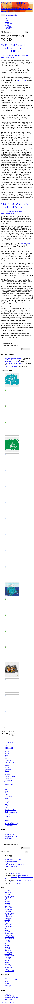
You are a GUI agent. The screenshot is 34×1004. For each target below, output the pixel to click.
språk (6, 807)
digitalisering (9, 760)
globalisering (8, 769)
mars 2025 (8, 892)
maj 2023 (7, 903)
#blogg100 (12, 55)
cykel (6, 758)
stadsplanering (11, 809)
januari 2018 (8, 916)
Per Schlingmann (10, 796)
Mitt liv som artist (16, 883)
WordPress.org (9, 838)
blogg (11, 211)
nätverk (6, 793)
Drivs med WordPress (7, 1002)
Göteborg (7, 772)
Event (6, 20)
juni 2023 (7, 901)
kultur (6, 786)
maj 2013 (7, 962)
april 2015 (8, 949)
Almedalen (7, 744)
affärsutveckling (9, 742)
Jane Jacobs (9, 779)
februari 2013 (9, 967)
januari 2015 (8, 954)
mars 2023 (8, 906)
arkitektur (18, 55)
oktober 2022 (8, 908)
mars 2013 (8, 966)
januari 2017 (8, 923)
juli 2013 (7, 959)
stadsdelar (19, 211)
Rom (6, 804)
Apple (6, 745)
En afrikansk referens (11, 360)
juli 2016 (7, 928)
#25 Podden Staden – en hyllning (13, 48)
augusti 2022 (8, 911)
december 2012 (9, 971)
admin (12, 57)
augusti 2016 (8, 926)
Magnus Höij (8, 23)
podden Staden (21, 80)
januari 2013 (8, 969)
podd (23, 55)
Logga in (7, 833)
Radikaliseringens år (17, 873)
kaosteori (6, 782)
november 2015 (9, 938)
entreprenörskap (9, 762)
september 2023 (9, 896)
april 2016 (8, 932)
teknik (6, 819)
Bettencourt (8, 750)
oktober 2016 (8, 925)
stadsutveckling (5, 57)
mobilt (6, 787)
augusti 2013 (8, 957)
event (6, 764)
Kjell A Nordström (9, 784)
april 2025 (8, 891)
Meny (3, 15)
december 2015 (9, 937)
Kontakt (7, 22)
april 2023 (8, 904)
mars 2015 (8, 950)
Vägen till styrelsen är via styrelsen (15, 363)
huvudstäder (7, 774)
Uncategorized (9, 987)
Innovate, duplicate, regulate (13, 358)
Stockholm (8, 814)
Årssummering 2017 (11, 980)
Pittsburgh (7, 798)
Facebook (7, 765)
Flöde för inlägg (9, 834)
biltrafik (7, 753)
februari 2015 (9, 952)
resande (7, 802)
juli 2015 (7, 943)
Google (7, 771)
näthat (6, 791)
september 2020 (9, 913)
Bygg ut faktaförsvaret (11, 366)
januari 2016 (8, 935)
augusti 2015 (8, 942)
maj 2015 (7, 947)
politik (7, 800)
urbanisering (12, 823)
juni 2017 (7, 921)
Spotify (6, 805)
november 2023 (9, 894)
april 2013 (8, 964)
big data (7, 751)
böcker (6, 757)
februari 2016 (9, 933)
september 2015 (9, 940)
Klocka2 (7, 28)
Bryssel (6, 755)
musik (6, 789)
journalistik (9, 781)
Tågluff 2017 (8, 27)
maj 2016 (7, 930)
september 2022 (9, 909)
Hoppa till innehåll (11, 15)
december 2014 (9, 955)
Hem (6, 18)
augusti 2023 (8, 898)
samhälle (7, 983)
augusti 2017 (8, 918)
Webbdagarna (9, 825)
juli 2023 (7, 899)
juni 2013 (7, 960)
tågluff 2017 (8, 985)
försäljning (7, 767)
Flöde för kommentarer (11, 836)
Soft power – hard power (12, 361)
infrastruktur (10, 776)
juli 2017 (7, 920)
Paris (6, 795)
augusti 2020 (8, 915)
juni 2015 (7, 945)
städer (27, 55)
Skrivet (7, 25)
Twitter (7, 821)
